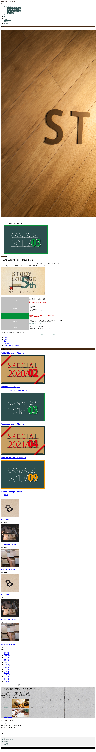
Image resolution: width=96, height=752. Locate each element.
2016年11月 (7, 680)
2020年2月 (6, 671)
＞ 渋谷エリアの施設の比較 (14, 11)
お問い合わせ (7, 745)
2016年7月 (6, 681)
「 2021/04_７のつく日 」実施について (13, 458)
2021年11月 (7, 655)
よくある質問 (7, 20)
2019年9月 (6, 676)
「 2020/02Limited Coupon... (10, 387)
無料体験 (6, 23)
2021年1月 (6, 661)
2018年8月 (6, 678)
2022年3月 (6, 652)
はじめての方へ (8, 6)
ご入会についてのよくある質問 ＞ (48, 335)
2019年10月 (7, 674)
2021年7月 (6, 657)
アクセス (6, 21)
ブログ (5, 18)
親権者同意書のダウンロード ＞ (36, 323)
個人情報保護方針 (8, 739)
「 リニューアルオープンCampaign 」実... (14, 390)
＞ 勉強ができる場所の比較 (14, 9)
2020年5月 (6, 668)
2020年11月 (7, 664)
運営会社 (6, 741)
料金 (5, 16)
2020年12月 (7, 662)
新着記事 (6, 495)
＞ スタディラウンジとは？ (14, 8)
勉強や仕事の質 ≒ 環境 (8, 569)
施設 (5, 15)
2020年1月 (6, 673)
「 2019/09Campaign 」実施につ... (12, 492)
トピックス (7, 496)
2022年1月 (6, 654)
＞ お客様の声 (10, 13)
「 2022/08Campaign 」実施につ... (12, 353)
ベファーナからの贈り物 (8, 544)
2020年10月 (7, 666)
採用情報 (6, 743)
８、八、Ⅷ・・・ (6, 520)
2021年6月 (6, 659)
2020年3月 (6, 669)
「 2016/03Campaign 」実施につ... (12, 424)
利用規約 (6, 738)
